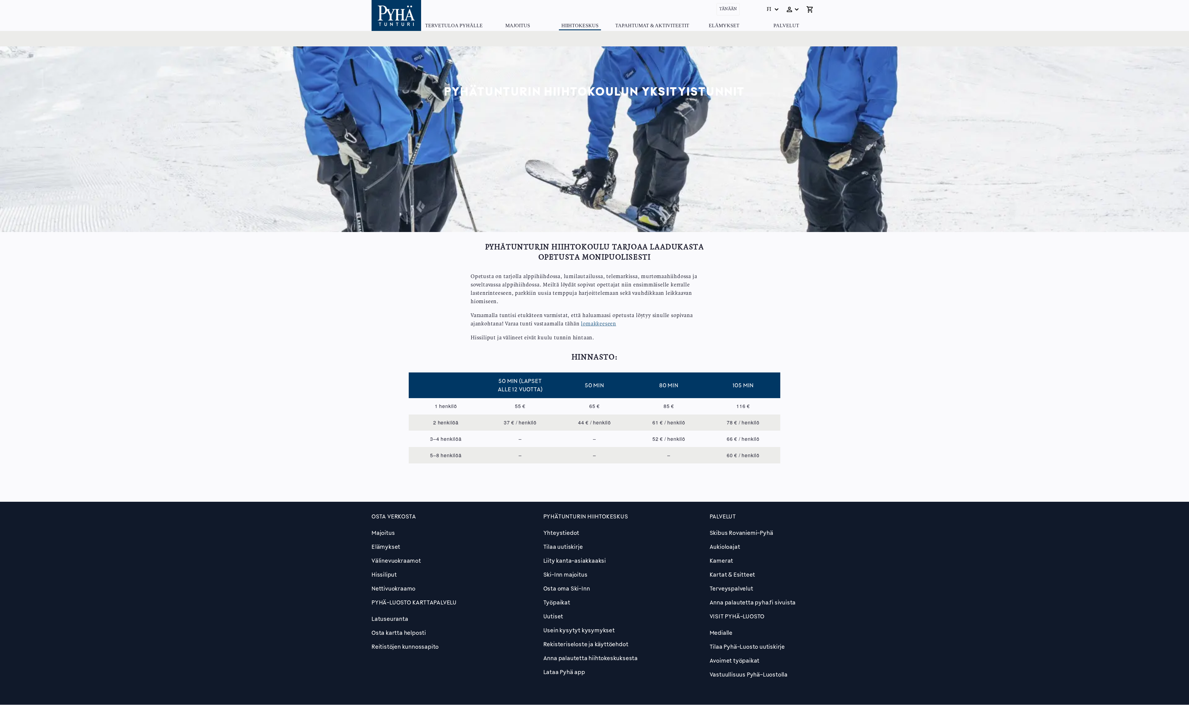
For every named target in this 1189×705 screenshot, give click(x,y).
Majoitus (517, 25)
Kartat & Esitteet (733, 574)
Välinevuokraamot (396, 560)
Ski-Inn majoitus (565, 574)
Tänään (728, 9)
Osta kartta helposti (399, 632)
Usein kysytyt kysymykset (579, 630)
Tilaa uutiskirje (563, 546)
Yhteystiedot (561, 532)
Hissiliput (384, 574)
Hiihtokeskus (580, 25)
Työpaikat (556, 602)
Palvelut (786, 25)
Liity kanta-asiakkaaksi (574, 560)
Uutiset (553, 616)
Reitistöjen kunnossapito (405, 646)
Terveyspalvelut (731, 588)
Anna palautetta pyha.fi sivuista (753, 602)
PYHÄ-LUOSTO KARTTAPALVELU (414, 602)
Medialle (721, 632)
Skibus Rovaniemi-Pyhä (741, 532)
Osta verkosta (394, 516)
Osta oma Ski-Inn (566, 588)
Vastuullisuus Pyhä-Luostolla (749, 674)
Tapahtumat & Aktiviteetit (652, 25)
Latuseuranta (390, 618)
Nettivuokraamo (394, 588)
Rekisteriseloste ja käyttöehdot (586, 644)
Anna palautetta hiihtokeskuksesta (590, 658)
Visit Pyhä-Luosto (737, 616)
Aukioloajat (725, 546)
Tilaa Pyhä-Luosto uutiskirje (747, 646)
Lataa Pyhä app (564, 671)
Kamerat (722, 560)
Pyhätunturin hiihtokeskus (585, 516)
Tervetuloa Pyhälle (454, 25)
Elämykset (724, 25)
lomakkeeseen (598, 324)
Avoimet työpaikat (735, 660)
